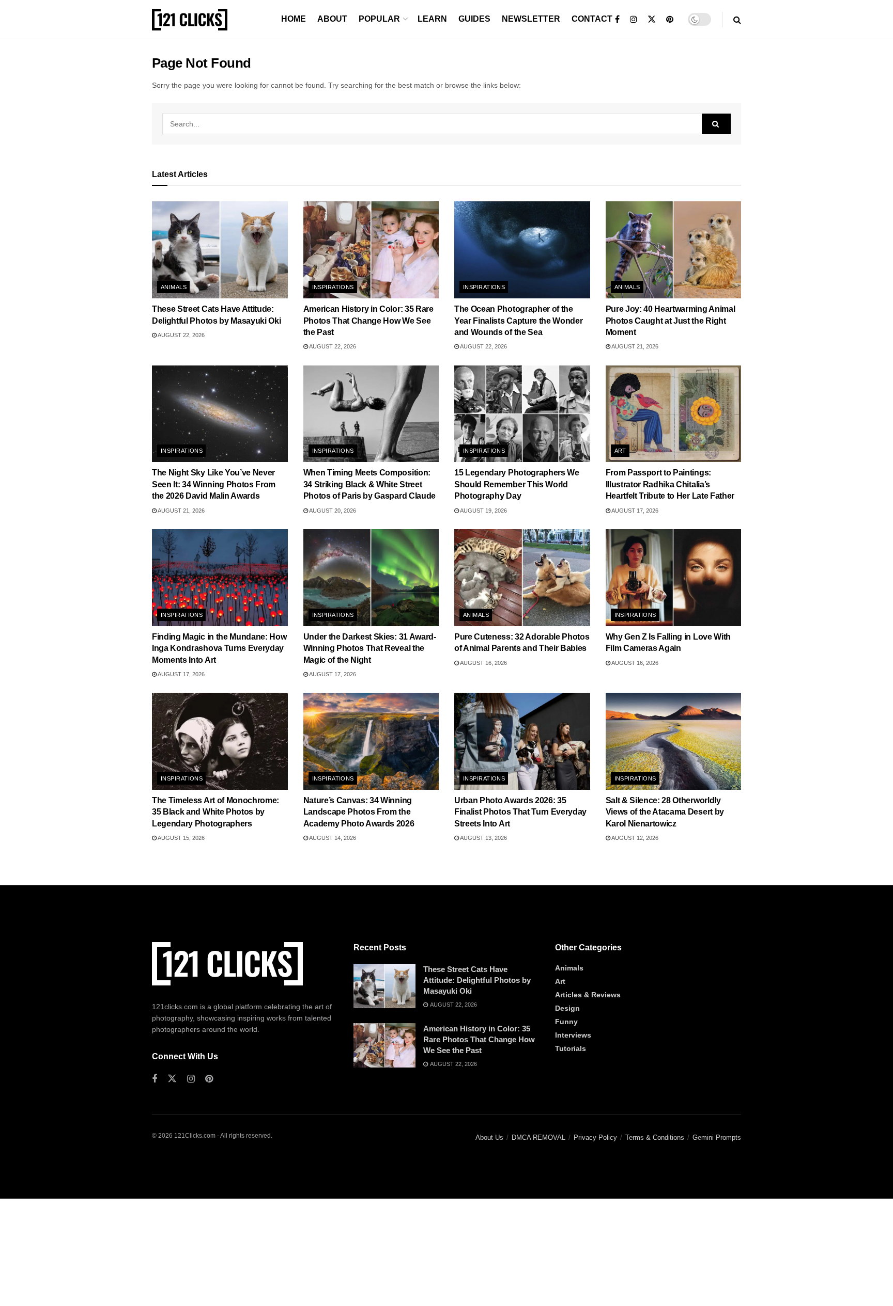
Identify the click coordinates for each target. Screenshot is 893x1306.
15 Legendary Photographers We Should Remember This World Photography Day (516, 484)
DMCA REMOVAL (538, 1137)
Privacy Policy (595, 1137)
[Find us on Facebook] (617, 19)
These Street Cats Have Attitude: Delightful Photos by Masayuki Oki (477, 980)
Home (293, 18)
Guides (474, 18)
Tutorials (570, 1048)
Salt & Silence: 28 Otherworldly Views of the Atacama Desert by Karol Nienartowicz (665, 812)
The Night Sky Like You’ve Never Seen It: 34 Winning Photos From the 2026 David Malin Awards (213, 484)
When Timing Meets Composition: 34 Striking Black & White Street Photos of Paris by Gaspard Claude (369, 484)
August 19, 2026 (483, 510)
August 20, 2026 (332, 510)
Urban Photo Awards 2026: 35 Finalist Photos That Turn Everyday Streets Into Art (520, 812)
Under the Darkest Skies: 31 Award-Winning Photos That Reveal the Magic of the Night (369, 648)
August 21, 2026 (634, 346)
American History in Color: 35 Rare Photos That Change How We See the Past (368, 321)
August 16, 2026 (483, 663)
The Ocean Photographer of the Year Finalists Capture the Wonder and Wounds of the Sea (518, 321)
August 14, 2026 (332, 838)
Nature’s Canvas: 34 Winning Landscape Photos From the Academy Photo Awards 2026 (358, 812)
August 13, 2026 (483, 838)
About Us (489, 1137)
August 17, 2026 (634, 510)
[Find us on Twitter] (652, 19)
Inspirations (333, 287)
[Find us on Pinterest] (669, 19)
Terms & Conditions (654, 1137)
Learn (432, 18)
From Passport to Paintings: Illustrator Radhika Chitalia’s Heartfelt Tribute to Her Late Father (670, 484)
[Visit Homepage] (189, 19)
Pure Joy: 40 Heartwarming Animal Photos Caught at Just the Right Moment (670, 321)
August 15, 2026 (181, 838)
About (332, 18)
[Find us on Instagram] (633, 19)
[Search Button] (737, 19)
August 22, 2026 (181, 335)
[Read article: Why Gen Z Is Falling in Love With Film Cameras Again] (674, 577)
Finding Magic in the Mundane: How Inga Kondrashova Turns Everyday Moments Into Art (219, 648)
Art (620, 451)
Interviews (573, 1035)
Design (567, 1008)
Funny (566, 1021)
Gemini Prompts (716, 1137)
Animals (174, 287)
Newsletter (531, 18)
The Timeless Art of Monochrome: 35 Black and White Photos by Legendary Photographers (215, 812)
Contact (592, 18)
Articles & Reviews (588, 995)
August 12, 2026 (634, 838)
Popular (379, 18)
